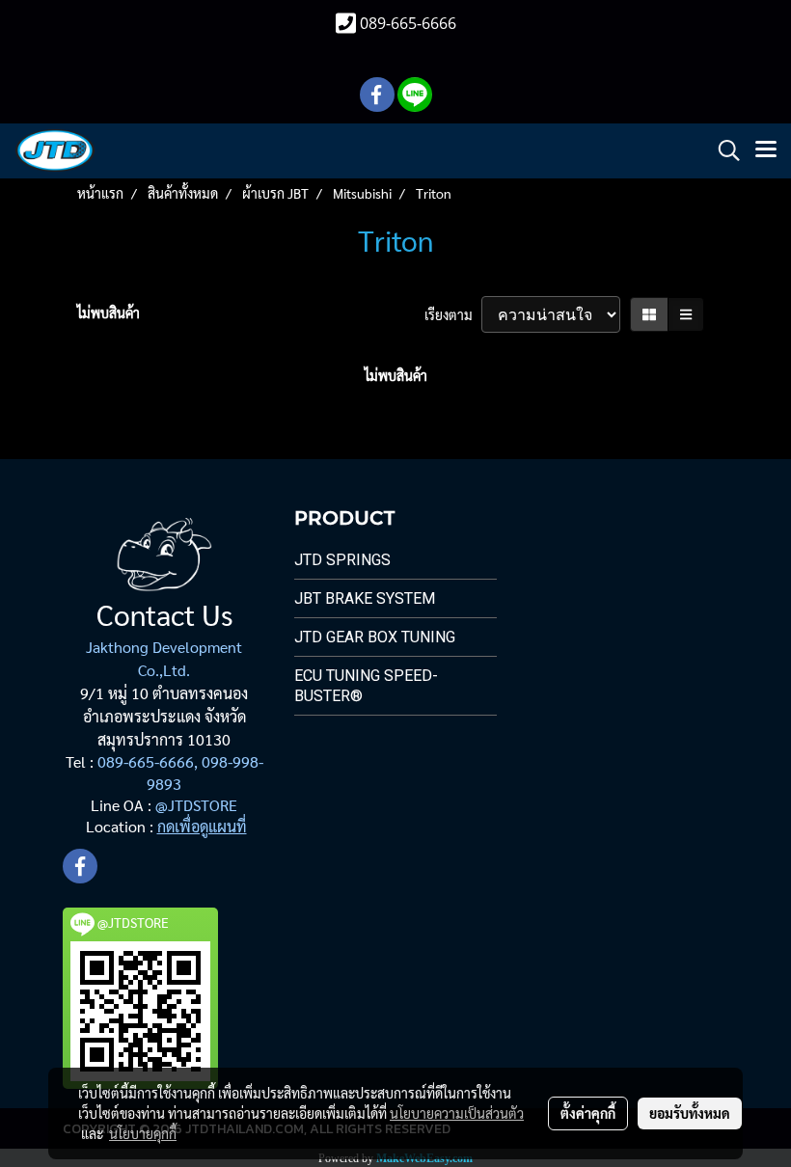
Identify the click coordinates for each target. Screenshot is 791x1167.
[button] (722, 150)
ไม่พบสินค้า (108, 312)
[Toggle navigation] (766, 150)
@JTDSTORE (196, 805)
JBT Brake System (364, 598)
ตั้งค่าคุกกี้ (587, 1113)
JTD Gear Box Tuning (374, 637)
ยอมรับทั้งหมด (689, 1113)
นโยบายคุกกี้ (143, 1133)
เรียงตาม (452, 314)
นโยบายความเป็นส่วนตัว (457, 1113)
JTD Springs (342, 560)
